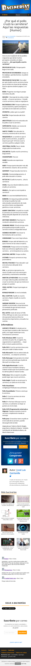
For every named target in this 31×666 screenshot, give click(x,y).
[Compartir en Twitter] (10, 463)
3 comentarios (10, 37)
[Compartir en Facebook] (15, 463)
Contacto (4, 650)
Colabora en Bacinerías (7, 652)
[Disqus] (15, 576)
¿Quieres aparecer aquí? (16, 642)
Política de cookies (21, 652)
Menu (5, 15)
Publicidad (11, 650)
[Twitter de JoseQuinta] (10, 476)
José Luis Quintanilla (10, 36)
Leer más (23, 663)
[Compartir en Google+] (20, 463)
